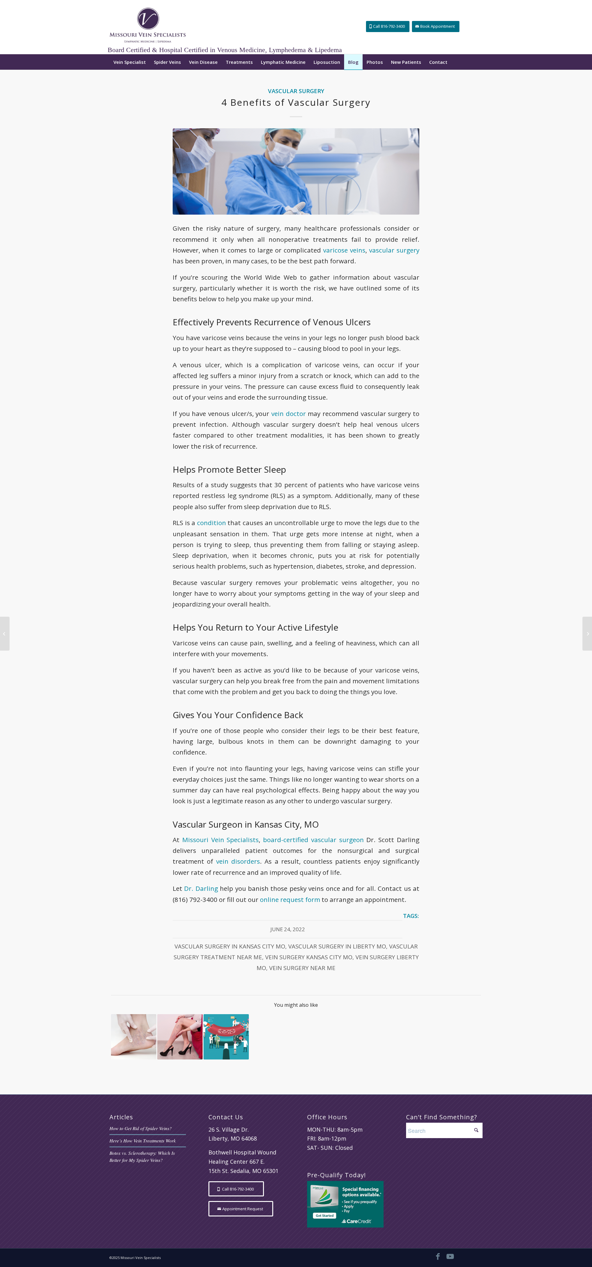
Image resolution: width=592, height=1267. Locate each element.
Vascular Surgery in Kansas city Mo (230, 946)
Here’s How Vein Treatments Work (142, 1140)
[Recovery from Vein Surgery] (180, 1036)
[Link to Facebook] (437, 1256)
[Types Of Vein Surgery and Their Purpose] (226, 1036)
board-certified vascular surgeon (313, 839)
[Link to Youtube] (450, 1256)
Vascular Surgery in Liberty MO (337, 946)
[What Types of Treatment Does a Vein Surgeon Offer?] (133, 1036)
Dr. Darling (201, 888)
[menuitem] (129, 62)
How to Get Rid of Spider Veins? (140, 1128)
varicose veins (344, 250)
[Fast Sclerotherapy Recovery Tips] (587, 634)
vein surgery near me (302, 968)
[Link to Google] (462, 1256)
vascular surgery (394, 250)
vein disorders (238, 861)
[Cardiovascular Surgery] (296, 171)
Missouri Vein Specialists (220, 839)
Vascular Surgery (296, 91)
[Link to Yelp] (474, 1256)
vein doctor (288, 413)
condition (211, 522)
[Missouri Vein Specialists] (147, 27)
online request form (290, 899)
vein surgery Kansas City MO (308, 957)
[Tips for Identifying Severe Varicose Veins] (5, 634)
